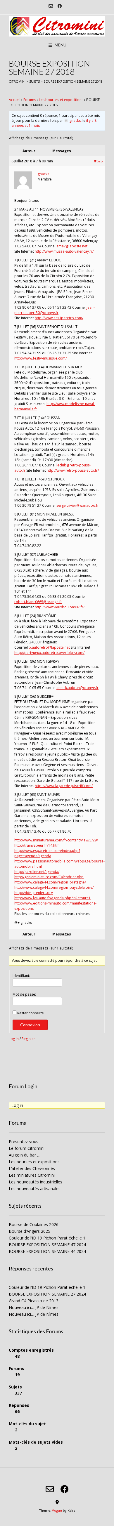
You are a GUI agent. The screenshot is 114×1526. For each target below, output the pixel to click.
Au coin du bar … (24, 1155)
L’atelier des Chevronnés (32, 1168)
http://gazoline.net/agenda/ (36, 871)
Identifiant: (21, 975)
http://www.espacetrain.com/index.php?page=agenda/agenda (47, 853)
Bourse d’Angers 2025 (29, 1231)
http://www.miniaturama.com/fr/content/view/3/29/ (56, 840)
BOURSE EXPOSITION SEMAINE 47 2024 (47, 1244)
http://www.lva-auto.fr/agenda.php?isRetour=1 (52, 897)
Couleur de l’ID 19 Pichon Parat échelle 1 (47, 1238)
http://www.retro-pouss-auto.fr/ (73, 470)
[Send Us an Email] (50, 6)
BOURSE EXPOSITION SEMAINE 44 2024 (47, 1251)
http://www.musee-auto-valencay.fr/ (64, 251)
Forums (29, 99)
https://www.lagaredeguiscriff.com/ (64, 785)
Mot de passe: (24, 994)
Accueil (14, 99)
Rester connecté (30, 1013)
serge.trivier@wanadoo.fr (77, 505)
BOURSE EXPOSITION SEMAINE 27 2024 (47, 1294)
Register (28, 1038)
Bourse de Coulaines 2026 (33, 1224)
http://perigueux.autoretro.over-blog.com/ (49, 652)
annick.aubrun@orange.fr (77, 687)
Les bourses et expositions (61, 99)
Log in (14, 1038)
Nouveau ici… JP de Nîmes (33, 1307)
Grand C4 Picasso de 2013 (33, 1300)
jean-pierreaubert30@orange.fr (54, 310)
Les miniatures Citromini (32, 1175)
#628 (98, 161)
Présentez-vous (23, 1141)
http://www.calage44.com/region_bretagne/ (50, 882)
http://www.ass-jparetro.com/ (59, 317)
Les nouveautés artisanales (35, 1188)
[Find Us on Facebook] (60, 6)
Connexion (30, 1024)
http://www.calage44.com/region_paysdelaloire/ (54, 887)
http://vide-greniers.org (33, 892)
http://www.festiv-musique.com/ (40, 358)
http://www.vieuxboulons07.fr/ (59, 607)
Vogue (57, 1510)
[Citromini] (57, 26)
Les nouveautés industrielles (35, 1182)
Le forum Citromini (26, 1148)
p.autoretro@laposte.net (49, 647)
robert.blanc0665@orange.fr (38, 601)
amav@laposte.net (71, 246)
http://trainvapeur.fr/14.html (37, 845)
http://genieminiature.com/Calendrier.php (49, 876)
